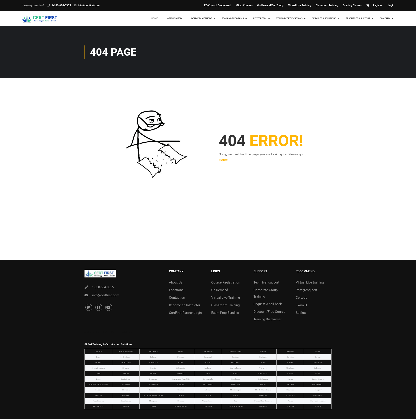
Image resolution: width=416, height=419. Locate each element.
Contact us (177, 298)
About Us (175, 282)
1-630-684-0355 (61, 5)
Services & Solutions (324, 18)
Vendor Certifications (289, 18)
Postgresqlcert (306, 290)
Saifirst (301, 313)
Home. (224, 160)
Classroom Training (327, 5)
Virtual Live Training (299, 5)
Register (377, 5)
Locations (176, 290)
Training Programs (233, 18)
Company (385, 18)
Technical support (266, 282)
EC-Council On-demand (217, 5)
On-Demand (219, 290)
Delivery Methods (201, 18)
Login (391, 5)
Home (154, 18)
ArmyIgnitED (174, 18)
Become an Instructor (184, 305)
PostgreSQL (260, 18)
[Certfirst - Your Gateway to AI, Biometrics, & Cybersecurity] (39, 18)
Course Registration (225, 282)
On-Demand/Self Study (270, 5)
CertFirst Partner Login (185, 313)
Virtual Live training (310, 282)
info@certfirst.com (88, 5)
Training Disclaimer (267, 319)
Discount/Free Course (269, 312)
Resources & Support (358, 18)
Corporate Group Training (266, 293)
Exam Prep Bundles (225, 313)
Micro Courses (244, 5)
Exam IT (301, 305)
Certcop (301, 298)
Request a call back (268, 304)
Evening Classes (352, 5)
